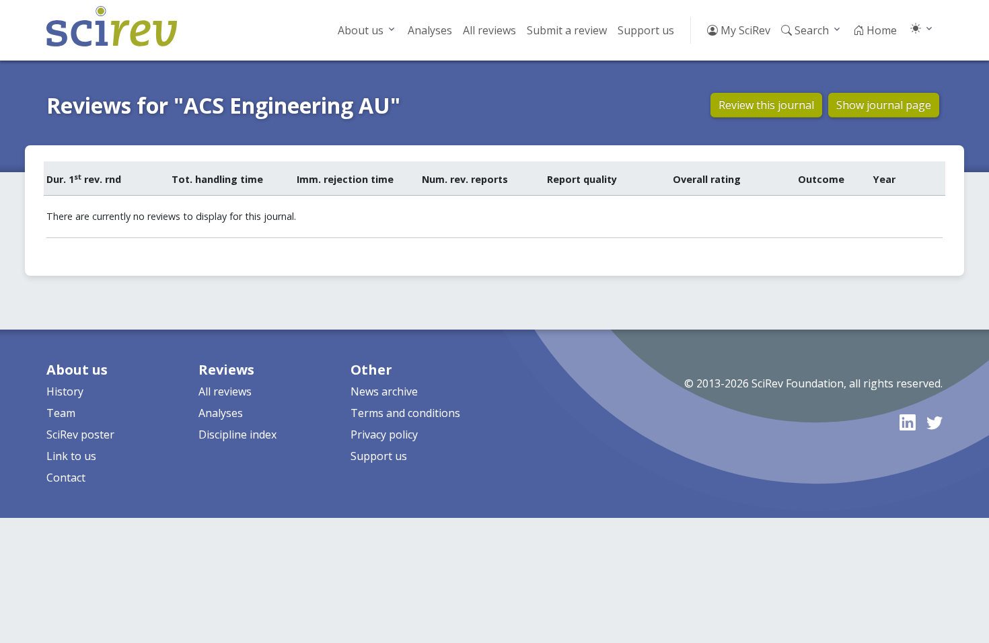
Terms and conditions (405, 413)
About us (360, 30)
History (64, 391)
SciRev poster (80, 434)
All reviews (489, 30)
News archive (384, 391)
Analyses (430, 30)
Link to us (71, 456)
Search (810, 30)
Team (60, 413)
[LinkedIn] (908, 422)
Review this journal (766, 105)
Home (880, 30)
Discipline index (237, 434)
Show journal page (883, 105)
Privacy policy (384, 434)
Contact (65, 477)
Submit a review (567, 30)
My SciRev (744, 30)
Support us (646, 30)
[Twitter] (934, 422)
